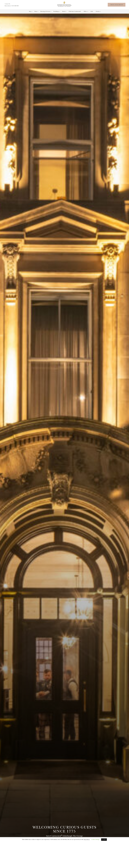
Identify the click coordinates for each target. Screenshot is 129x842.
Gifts (91, 11)
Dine (35, 11)
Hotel (64, 11)
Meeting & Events (45, 11)
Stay (30, 11)
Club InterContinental (75, 11)
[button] (116, 5)
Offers (85, 11)
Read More (87, 839)
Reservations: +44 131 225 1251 (12, 6)
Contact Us (7, 4)
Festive (98, 11)
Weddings (56, 11)
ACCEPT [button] (104, 839)
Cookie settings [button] (95, 839)
